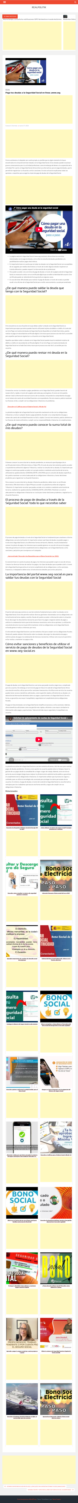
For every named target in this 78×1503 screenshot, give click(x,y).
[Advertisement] (34, 35)
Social (7, 89)
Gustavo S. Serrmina (11, 126)
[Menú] (4, 2)
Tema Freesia (56, 1499)
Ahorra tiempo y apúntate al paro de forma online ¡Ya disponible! (49, 1490)
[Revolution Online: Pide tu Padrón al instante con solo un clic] (34, 16)
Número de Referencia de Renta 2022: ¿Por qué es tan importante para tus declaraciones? (36, 1486)
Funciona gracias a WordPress (26, 1499)
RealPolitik (39, 7)
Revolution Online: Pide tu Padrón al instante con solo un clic (34, 19)
